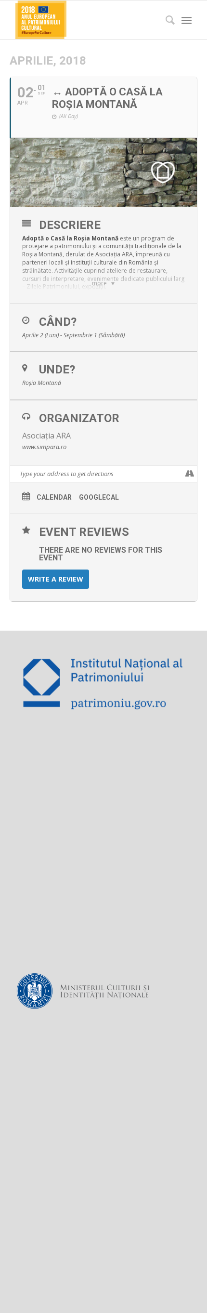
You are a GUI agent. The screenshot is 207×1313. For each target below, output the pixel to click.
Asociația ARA (46, 435)
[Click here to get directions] (189, 473)
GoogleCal (99, 497)
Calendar (54, 497)
